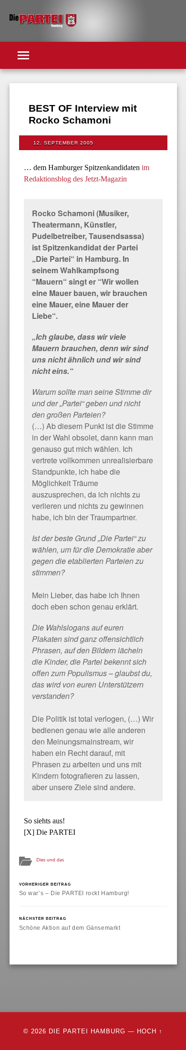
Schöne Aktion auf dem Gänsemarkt (70, 923)
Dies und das (50, 860)
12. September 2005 (63, 142)
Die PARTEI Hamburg (87, 1031)
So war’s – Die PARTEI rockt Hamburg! (74, 889)
